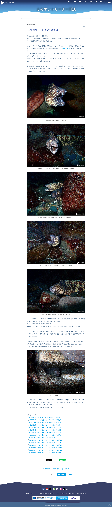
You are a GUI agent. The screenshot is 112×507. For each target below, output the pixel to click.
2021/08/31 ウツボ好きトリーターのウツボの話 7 (45, 432)
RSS (71, 474)
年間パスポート (91, 3)
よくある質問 (38, 493)
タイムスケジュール (80, 3)
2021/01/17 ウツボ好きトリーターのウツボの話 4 (45, 425)
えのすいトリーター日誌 (56, 9)
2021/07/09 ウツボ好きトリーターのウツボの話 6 (45, 430)
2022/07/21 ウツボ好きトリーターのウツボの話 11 (45, 442)
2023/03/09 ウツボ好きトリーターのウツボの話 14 (45, 450)
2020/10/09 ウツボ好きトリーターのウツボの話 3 (45, 422)
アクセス (96, 3)
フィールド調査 (66, 48)
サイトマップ (55, 493)
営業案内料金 (85, 3)
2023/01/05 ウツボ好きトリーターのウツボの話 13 (45, 448)
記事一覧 (56, 469)
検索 (105, 3)
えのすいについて (30, 493)
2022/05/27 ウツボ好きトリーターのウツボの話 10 (45, 440)
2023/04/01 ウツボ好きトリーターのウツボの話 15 (45, 453)
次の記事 (64, 469)
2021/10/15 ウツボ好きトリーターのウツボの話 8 (45, 435)
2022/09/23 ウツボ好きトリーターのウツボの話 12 (45, 445)
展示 (69, 3)
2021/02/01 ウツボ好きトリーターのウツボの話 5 (45, 427)
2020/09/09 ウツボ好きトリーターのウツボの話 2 (45, 420)
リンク (49, 493)
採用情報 (45, 493)
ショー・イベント (74, 3)
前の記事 (47, 469)
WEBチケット (101, 3)
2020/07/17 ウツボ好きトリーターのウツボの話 (44, 417)
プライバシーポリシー (73, 493)
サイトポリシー (63, 493)
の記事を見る (62, 475)
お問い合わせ (83, 493)
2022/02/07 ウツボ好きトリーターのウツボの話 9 (45, 437)
